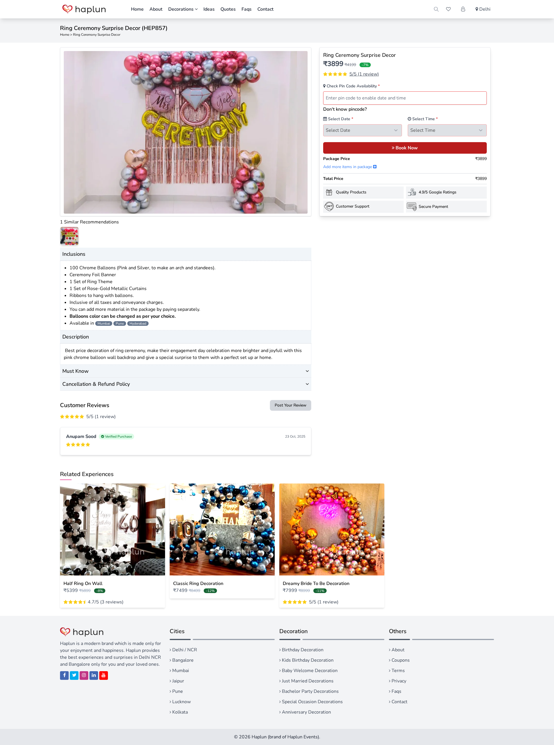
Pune (177, 691)
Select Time (424, 119)
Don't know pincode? (345, 109)
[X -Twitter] (74, 675)
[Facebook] (64, 675)
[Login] (463, 9)
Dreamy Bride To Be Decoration (316, 583)
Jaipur (177, 681)
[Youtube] (103, 675)
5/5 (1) (364, 74)
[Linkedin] (93, 675)
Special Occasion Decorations (312, 702)
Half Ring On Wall (82, 583)
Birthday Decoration (302, 650)
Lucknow (181, 702)
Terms (397, 670)
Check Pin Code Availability (352, 86)
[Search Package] (436, 9)
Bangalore (182, 660)
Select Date (340, 119)
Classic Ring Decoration (198, 583)
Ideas (209, 9)
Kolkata (179, 712)
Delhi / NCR (184, 650)
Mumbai (180, 670)
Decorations (181, 9)
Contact (265, 9)
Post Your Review (290, 405)
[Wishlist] (448, 9)
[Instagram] (84, 675)
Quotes (228, 9)
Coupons (400, 660)
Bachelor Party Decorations (310, 691)
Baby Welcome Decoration (309, 670)
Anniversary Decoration (306, 712)
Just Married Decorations (307, 681)
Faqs (247, 9)
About (155, 9)
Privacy (398, 681)
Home (137, 9)
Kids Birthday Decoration (307, 660)
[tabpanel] (186, 132)
